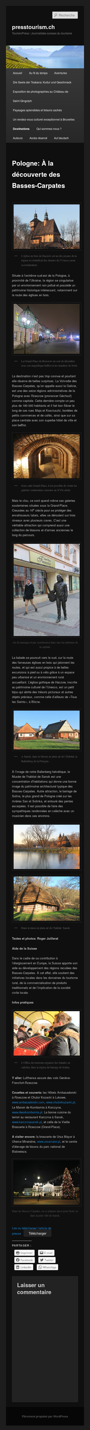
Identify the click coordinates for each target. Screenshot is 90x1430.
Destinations (21, 129)
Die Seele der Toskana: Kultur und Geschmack (42, 82)
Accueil (17, 73)
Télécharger (37, 1233)
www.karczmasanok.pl (27, 1122)
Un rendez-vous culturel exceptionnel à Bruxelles (44, 119)
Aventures (60, 73)
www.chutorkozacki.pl (60, 1102)
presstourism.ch (33, 27)
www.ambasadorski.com (28, 1102)
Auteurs (18, 138)
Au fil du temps (38, 73)
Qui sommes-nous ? (49, 129)
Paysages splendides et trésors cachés (37, 110)
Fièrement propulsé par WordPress (45, 1416)
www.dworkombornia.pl (27, 1112)
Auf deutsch (61, 138)
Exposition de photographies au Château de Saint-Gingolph (40, 96)
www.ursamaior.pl (48, 1141)
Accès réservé (38, 138)
